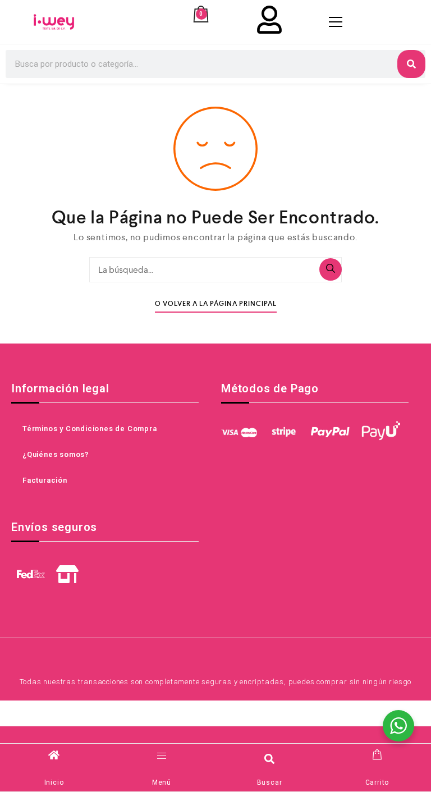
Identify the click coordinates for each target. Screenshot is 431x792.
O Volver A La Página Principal (216, 304)
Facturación (44, 480)
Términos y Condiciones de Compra (89, 428)
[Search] (411, 64)
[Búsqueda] (330, 269)
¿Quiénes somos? (55, 454)
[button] (269, 758)
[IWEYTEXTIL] (53, 21)
